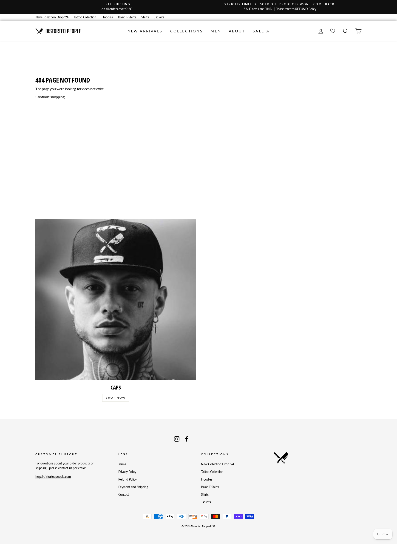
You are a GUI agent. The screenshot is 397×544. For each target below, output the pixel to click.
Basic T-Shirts (127, 17)
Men (215, 31)
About (237, 31)
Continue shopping (49, 96)
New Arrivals (145, 31)
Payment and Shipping (133, 487)
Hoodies (107, 17)
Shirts (145, 17)
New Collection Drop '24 (51, 17)
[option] (116, 6)
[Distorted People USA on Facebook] (186, 439)
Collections (186, 31)
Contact (123, 494)
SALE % (261, 31)
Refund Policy (127, 479)
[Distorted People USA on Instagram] (176, 439)
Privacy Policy (127, 472)
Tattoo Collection (85, 17)
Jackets (159, 17)
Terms (122, 464)
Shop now (115, 397)
